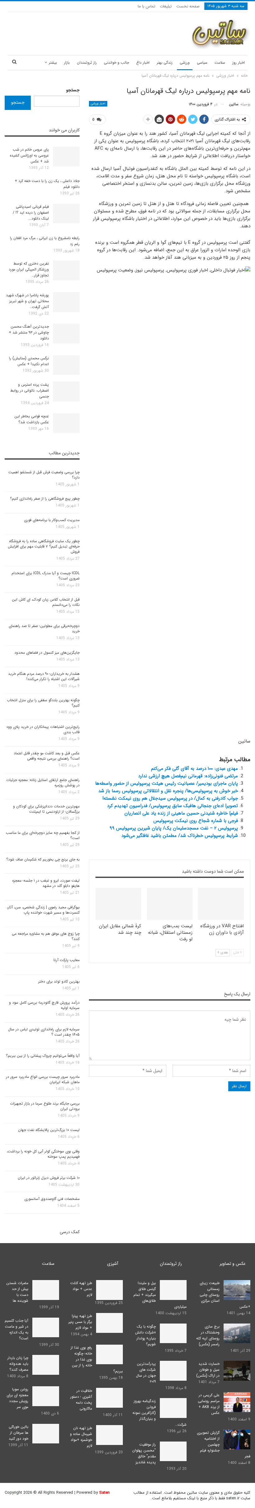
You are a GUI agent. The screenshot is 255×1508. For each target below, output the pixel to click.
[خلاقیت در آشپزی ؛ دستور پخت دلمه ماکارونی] (109, 1398)
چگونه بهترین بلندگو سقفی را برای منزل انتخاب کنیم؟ (43, 702)
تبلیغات (166, 6)
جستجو (73, 90)
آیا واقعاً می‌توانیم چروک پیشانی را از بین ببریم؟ (43, 1056)
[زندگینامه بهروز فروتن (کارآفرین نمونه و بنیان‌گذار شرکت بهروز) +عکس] (173, 1408)
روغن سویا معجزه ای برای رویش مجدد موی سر (17, 1398)
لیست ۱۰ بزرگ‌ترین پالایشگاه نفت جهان (49, 1130)
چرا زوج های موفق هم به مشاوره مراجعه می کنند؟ (46, 936)
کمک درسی (70, 1232)
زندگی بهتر (165, 63)
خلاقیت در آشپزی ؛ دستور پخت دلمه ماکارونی (81, 1399)
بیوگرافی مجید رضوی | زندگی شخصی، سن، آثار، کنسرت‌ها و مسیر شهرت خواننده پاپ (43, 909)
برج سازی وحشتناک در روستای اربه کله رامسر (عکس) (208, 1335)
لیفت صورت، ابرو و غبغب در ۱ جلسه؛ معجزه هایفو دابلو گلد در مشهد (46, 883)
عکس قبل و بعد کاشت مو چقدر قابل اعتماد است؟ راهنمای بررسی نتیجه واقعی (47, 755)
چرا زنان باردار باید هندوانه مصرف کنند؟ (17, 1364)
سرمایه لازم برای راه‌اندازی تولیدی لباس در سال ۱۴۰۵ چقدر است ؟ (44, 1032)
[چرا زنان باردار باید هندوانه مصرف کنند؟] (45, 1365)
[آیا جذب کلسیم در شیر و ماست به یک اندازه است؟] (45, 1328)
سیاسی (202, 63)
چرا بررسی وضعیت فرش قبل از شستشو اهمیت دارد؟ (44, 474)
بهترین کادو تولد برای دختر (59, 981)
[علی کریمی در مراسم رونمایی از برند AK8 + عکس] (237, 1402)
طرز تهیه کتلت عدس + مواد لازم (81, 1289)
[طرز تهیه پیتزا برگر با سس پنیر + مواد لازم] (109, 1323)
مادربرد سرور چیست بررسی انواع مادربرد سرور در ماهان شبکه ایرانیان (43, 1079)
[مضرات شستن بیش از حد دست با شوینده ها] (45, 1290)
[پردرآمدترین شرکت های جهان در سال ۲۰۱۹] (173, 1371)
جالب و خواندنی (116, 63)
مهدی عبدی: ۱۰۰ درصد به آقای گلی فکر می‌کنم (194, 768)
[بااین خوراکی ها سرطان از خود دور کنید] (45, 1434)
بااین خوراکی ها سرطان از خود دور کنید (18, 1433)
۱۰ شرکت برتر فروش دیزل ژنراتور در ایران (49, 1178)
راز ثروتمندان (87, 63)
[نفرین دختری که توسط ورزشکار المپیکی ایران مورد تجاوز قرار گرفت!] (66, 270)
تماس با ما (146, 6)
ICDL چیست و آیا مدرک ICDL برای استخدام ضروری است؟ (46, 575)
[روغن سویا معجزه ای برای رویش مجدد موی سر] (45, 1396)
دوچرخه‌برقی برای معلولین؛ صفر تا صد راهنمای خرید (44, 628)
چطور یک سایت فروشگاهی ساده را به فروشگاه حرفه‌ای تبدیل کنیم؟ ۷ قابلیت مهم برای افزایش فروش (44, 546)
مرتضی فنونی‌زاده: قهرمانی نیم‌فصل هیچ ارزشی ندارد (188, 776)
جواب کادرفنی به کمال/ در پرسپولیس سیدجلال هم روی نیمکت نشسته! (170, 798)
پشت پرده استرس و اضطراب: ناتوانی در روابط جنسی (29, 390)
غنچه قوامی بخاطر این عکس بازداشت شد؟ (31, 419)
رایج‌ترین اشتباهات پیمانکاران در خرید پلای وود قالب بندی (43, 729)
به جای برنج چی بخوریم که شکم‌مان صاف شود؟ (43, 859)
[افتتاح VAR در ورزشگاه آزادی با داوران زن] (221, 904)
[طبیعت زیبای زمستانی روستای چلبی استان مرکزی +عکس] (237, 1290)
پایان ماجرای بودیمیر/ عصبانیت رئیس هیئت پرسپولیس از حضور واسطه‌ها (166, 783)
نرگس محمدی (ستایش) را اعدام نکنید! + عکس (29, 361)
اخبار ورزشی (98, 103)
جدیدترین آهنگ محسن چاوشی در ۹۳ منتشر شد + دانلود (29, 332)
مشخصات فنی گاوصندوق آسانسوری (52, 1199)
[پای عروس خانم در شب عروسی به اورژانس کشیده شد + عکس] (66, 156)
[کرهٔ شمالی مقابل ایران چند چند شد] (118, 904)
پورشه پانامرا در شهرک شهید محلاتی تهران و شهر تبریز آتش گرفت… (27, 301)
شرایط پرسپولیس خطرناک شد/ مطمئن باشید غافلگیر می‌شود (179, 835)
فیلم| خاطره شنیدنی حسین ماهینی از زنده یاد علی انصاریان (181, 813)
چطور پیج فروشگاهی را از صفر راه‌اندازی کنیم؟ (45, 499)
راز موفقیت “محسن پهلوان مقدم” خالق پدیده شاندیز (144, 1453)
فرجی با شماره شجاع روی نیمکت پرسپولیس (195, 820)
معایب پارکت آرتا (66, 960)
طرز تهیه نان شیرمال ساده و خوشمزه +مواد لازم (81, 1437)
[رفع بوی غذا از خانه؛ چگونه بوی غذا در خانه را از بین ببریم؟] (109, 1355)
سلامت (220, 63)
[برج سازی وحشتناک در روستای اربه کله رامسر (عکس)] (237, 1333)
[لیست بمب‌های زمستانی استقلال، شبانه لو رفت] (169, 904)
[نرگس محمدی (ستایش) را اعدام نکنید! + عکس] (66, 365)
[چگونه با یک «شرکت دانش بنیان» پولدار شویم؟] (173, 1333)
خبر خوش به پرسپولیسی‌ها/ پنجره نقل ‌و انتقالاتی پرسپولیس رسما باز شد (168, 791)
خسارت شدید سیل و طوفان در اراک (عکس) (208, 1370)
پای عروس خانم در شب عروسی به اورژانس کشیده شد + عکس (29, 155)
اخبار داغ (143, 63)
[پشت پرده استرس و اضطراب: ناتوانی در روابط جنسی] (66, 392)
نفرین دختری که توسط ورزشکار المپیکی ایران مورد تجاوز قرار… (29, 269)
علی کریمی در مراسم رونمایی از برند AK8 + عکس (209, 1404)
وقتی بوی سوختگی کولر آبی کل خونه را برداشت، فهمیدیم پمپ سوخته (43, 1154)
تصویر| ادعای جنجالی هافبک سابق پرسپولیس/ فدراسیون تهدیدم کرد (172, 806)
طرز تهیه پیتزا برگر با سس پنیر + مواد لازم (80, 1322)
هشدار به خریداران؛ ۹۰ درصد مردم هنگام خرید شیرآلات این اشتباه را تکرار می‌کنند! (44, 676)
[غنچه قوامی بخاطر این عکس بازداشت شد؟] (66, 423)
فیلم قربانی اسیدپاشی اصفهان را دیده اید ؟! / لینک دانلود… (31, 212)
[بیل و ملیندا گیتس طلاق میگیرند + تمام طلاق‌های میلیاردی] (173, 1290)
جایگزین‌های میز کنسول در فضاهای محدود (47, 653)
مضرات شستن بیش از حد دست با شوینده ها (17, 1292)
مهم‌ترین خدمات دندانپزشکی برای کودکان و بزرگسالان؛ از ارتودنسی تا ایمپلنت (46, 809)
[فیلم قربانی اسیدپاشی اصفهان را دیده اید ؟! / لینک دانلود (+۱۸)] (66, 214)
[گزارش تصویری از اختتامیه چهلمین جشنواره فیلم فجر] (237, 1440)
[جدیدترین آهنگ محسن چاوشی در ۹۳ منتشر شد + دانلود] (66, 333)
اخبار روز (238, 63)
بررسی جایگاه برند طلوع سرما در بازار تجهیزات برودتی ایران (45, 1106)
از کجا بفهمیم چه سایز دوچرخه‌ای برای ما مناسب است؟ (43, 835)
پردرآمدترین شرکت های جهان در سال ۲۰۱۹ (146, 1372)
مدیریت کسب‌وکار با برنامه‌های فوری (52, 520)
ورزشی (185, 63)
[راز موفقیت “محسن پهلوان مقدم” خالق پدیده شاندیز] (173, 1451)
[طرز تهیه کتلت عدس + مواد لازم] (109, 1290)
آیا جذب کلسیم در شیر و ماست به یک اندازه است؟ (16, 1329)
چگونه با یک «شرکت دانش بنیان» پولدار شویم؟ (145, 1335)
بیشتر (53, 63)
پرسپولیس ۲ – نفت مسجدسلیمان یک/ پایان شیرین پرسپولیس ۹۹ (173, 828)
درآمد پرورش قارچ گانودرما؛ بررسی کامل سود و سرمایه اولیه (44, 1005)
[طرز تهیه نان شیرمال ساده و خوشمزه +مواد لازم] (109, 1435)
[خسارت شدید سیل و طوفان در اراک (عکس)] (237, 1371)
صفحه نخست (188, 6)
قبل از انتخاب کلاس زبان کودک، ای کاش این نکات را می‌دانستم (46, 602)
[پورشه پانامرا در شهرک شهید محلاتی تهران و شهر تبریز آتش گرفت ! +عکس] (66, 302)
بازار (67, 63)
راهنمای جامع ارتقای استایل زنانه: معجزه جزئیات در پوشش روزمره (43, 782)
